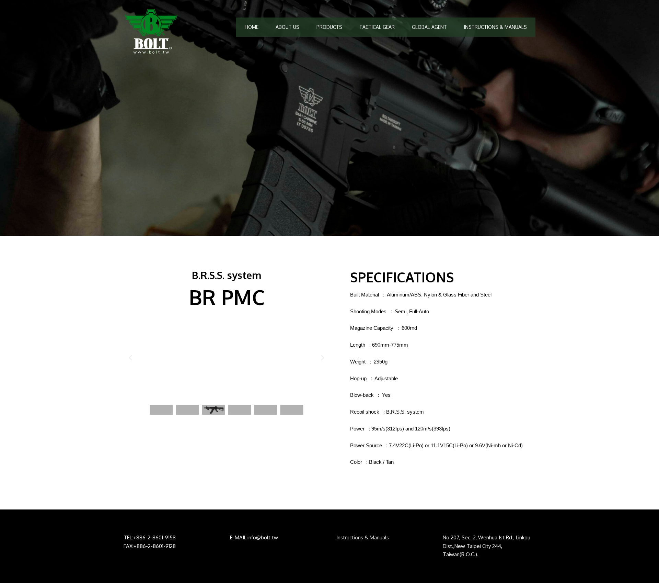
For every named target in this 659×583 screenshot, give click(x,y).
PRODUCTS (329, 27)
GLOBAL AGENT (429, 27)
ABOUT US (287, 27)
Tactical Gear (377, 27)
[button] (130, 358)
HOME (251, 27)
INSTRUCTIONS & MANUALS (495, 27)
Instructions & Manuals (362, 537)
